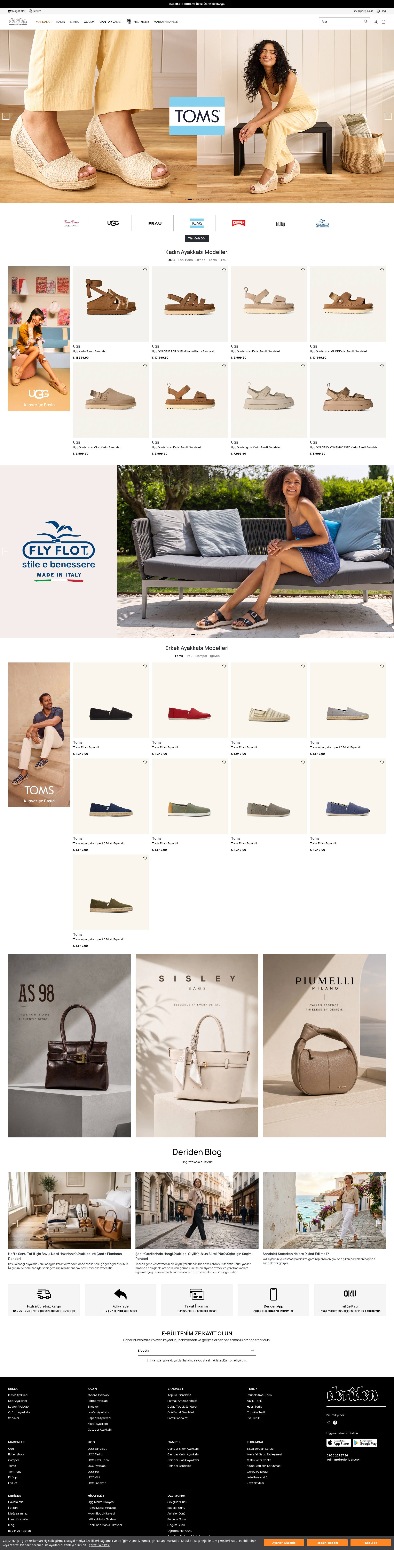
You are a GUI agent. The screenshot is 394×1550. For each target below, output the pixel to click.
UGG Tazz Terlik (98, 1460)
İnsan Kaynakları (18, 1519)
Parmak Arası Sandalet (182, 1401)
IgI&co (215, 656)
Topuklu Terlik (256, 1412)
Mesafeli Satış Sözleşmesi (264, 1454)
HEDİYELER (141, 21)
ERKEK (74, 21)
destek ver (372, 1311)
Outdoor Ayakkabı (100, 1429)
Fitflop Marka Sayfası (102, 1519)
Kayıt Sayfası (255, 1483)
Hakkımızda (15, 1502)
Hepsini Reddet (327, 1543)
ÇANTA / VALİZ (110, 21)
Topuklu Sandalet (179, 1395)
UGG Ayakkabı (97, 1466)
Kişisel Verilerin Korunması (264, 1466)
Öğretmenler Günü (179, 1531)
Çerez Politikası (99, 1545)
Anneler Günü (176, 1513)
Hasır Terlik (254, 1406)
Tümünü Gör (197, 238)
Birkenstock (16, 1454)
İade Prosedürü (257, 1477)
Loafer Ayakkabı (18, 1406)
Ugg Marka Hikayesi (101, 1502)
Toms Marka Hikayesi (102, 1508)
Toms (212, 260)
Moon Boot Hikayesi (101, 1513)
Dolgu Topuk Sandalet (182, 1406)
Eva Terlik (253, 1418)
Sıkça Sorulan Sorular (261, 1448)
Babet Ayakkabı (98, 1401)
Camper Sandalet (179, 1466)
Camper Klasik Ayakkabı (183, 1460)
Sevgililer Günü (177, 1502)
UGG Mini (94, 1477)
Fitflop (200, 260)
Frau (223, 260)
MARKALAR (44, 21)
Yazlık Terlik (254, 1401)
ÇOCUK (89, 21)
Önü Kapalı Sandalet (180, 1412)
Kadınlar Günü (176, 1519)
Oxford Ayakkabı (19, 1412)
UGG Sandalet (97, 1448)
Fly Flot (12, 1483)
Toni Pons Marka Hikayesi (105, 1525)
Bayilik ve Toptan (19, 1531)
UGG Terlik (95, 1454)
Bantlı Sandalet (177, 1418)
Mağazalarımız (17, 1513)
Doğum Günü (176, 1525)
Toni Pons (185, 260)
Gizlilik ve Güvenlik (259, 1460)
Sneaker (13, 1418)
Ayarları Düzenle (284, 1543)
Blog (11, 1525)
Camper (201, 656)
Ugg (11, 1448)
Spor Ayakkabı (17, 1401)
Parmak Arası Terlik (259, 1395)
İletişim (13, 1508)
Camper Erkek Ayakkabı (183, 1448)
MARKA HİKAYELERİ (167, 21)
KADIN (60, 21)
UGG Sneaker (97, 1483)
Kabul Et (371, 1543)
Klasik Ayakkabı (18, 1395)
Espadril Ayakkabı (99, 1418)
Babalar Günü (176, 1508)
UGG (171, 260)
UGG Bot (93, 1471)
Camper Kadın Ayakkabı (183, 1454)
